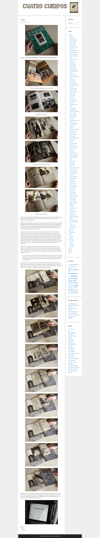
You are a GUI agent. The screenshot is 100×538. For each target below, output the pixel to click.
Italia (72, 285)
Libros (69, 248)
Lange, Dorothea (73, 116)
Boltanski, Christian (74, 47)
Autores (70, 34)
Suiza (72, 293)
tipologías (75, 293)
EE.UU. (23, 527)
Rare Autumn (71, 364)
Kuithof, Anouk (73, 115)
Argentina (69, 266)
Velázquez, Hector (74, 211)
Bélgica (76, 266)
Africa (69, 264)
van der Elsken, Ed (73, 208)
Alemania (73, 264)
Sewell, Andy (72, 183)
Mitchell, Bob (72, 136)
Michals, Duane (73, 134)
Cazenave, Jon (73, 62)
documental (72, 274)
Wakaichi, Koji (73, 215)
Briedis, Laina (72, 48)
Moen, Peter (72, 139)
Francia (76, 283)
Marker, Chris (72, 130)
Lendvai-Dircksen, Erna (75, 120)
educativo (74, 276)
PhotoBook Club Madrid (73, 358)
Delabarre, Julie (73, 74)
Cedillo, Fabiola (73, 64)
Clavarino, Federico (74, 71)
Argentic (70, 337)
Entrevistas (70, 230)
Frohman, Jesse (73, 90)
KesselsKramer (71, 348)
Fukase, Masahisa (73, 92)
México (76, 287)
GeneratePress (57, 536)
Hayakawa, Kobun (73, 104)
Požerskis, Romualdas (74, 167)
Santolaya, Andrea (74, 173)
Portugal (69, 291)
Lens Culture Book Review (73, 353)
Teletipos (72, 246)
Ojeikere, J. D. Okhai (74, 153)
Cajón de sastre (71, 228)
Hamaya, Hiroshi (73, 101)
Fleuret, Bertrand (73, 88)
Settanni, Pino (73, 181)
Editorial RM (70, 341)
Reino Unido (74, 291)
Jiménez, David (73, 108)
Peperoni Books (71, 356)
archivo (77, 264)
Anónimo (72, 36)
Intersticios (70, 239)
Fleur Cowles (29, 231)
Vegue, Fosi (72, 209)
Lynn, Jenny (72, 125)
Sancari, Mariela (73, 171)
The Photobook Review (73, 369)
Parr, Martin (72, 164)
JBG (71, 106)
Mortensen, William (74, 146)
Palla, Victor (72, 160)
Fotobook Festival (72, 344)
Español (71, 237)
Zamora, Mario (73, 226)
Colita (71, 73)
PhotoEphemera (71, 360)
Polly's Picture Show (72, 362)
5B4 (69, 331)
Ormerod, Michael (73, 155)
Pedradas (72, 244)
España (75, 278)
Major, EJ (72, 127)
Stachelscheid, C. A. (74, 187)
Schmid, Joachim (73, 176)
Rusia (77, 291)
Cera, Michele (73, 65)
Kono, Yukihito (73, 113)
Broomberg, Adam (74, 52)
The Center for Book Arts (73, 367)
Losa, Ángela (72, 122)
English (71, 235)
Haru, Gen (72, 102)
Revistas (23, 526)
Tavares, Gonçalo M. (74, 196)
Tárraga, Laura (73, 194)
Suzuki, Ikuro (72, 190)
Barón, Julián (72, 43)
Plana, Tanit (72, 165)
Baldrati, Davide (73, 41)
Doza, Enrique (73, 81)
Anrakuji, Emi (72, 38)
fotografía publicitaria (71, 283)
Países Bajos (76, 289)
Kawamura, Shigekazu (74, 111)
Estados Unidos (72, 280)
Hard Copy (70, 346)
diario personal (73, 270)
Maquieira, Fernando (74, 129)
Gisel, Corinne (73, 99)
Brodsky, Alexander (74, 50)
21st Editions (71, 329)
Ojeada (71, 242)
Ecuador (69, 276)
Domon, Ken (72, 79)
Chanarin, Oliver (73, 67)
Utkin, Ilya (72, 206)
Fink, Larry (72, 86)
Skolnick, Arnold (73, 185)
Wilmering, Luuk (73, 220)
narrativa (71, 289)
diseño (69, 271)
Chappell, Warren (73, 69)
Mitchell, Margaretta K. (74, 138)
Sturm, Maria (72, 188)
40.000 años (24, 530)
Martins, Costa (73, 132)
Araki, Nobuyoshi (73, 40)
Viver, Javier (72, 213)
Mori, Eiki (72, 141)
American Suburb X (72, 336)
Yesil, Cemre (72, 225)
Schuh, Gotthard (73, 178)
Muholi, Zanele (73, 148)
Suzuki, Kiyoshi (73, 192)
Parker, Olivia (72, 162)
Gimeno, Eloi (72, 97)
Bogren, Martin (73, 45)
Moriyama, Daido (73, 143)
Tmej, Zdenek (73, 199)
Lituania (73, 287)
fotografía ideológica (73, 282)
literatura (70, 287)
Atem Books (71, 339)
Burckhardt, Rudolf (74, 54)
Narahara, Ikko (73, 152)
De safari (72, 241)
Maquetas (70, 249)
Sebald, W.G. (72, 180)
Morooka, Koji (73, 145)
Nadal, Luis (72, 150)
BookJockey (72, 266)
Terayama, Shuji (73, 197)
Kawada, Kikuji (73, 109)
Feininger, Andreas (74, 83)
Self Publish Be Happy (73, 365)
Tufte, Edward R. (73, 201)
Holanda (69, 285)
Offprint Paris (71, 355)
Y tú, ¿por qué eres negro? (74, 314)
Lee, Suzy (72, 118)
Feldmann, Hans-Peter (74, 85)
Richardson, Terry (73, 169)
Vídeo (69, 253)
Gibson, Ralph (73, 95)
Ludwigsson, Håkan (74, 123)
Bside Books (72, 232)
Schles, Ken (72, 174)
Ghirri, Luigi (72, 93)
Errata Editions (71, 343)
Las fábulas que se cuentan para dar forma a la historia (73, 305)
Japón (76, 286)
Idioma (69, 233)
